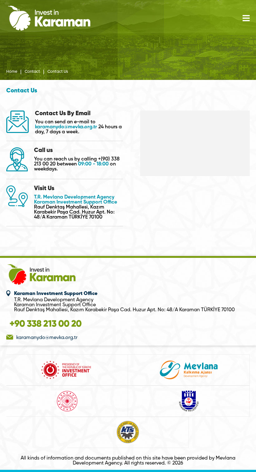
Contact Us (57, 72)
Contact (32, 72)
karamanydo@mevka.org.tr (66, 127)
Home (11, 72)
